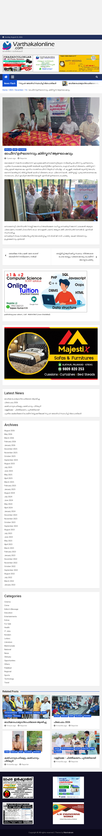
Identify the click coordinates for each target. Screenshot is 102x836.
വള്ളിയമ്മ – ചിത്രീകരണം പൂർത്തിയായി (21, 410)
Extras (6, 620)
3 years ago (11, 158)
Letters (7, 638)
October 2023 (9, 522)
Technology (9, 679)
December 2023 (10, 515)
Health (7, 627)
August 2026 (9, 431)
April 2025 (8, 478)
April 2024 (8, 508)
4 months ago (61, 726)
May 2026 (8, 434)
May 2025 (8, 475)
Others (7, 664)
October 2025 (9, 456)
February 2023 (10, 552)
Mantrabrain (68, 832)
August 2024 (9, 493)
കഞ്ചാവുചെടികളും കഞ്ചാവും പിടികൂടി (22, 406)
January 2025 (9, 489)
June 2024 (8, 500)
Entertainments (10, 616)
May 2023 (8, 541)
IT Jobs (7, 631)
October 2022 (9, 566)
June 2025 (8, 471)
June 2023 (8, 537)
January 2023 (9, 555)
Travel (6, 682)
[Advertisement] (51, 17)
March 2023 (9, 548)
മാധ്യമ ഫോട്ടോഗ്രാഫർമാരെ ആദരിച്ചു (22, 399)
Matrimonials (9, 646)
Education (8, 613)
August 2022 (9, 574)
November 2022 (10, 563)
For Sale (7, 624)
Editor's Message (11, 609)
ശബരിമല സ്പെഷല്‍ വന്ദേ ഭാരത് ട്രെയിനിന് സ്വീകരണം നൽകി (23, 255)
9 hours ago (11, 726)
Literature (8, 642)
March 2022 (9, 581)
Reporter (23, 158)
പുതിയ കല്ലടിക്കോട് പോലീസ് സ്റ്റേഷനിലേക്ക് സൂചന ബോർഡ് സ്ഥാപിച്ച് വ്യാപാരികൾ (42, 413)
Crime (6, 605)
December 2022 (10, 559)
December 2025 (10, 449)
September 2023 (11, 526)
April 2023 (8, 544)
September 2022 (11, 570)
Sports (7, 675)
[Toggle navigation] (12, 77)
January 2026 (9, 445)
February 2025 (10, 486)
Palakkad (22, 149)
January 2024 (9, 511)
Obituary (7, 657)
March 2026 (9, 438)
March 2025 (9, 482)
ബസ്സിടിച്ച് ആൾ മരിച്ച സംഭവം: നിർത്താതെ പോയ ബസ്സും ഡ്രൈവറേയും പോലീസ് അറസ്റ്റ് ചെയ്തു (74, 256)
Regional (7, 671)
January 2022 (9, 585)
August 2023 (9, 530)
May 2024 (8, 504)
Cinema (7, 602)
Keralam (8, 149)
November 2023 (10, 519)
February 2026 (10, 441)
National (7, 649)
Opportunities (9, 660)
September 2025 (11, 460)
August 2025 (9, 463)
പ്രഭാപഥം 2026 (11, 402)
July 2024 (8, 497)
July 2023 (8, 533)
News (15, 149)
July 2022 (8, 577)
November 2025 (10, 453)
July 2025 (8, 467)
